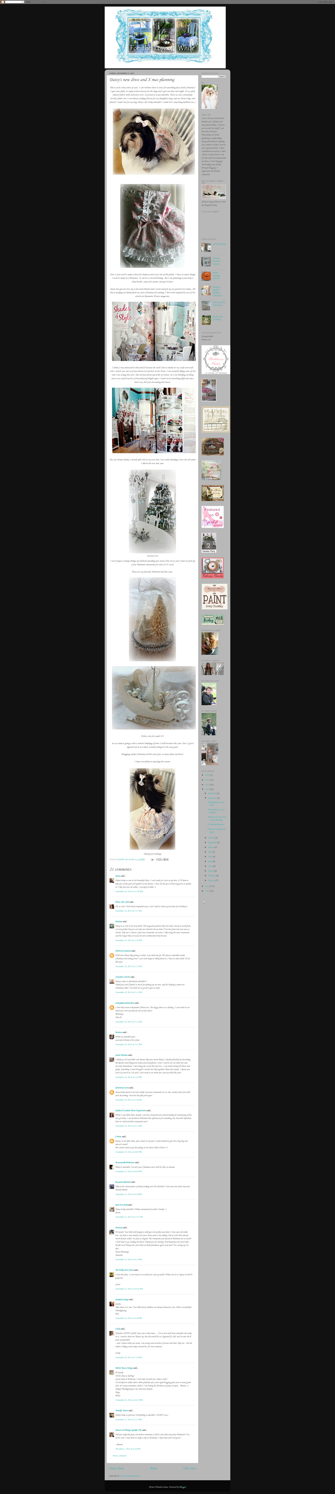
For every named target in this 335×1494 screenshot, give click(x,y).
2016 (207, 775)
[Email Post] (152, 859)
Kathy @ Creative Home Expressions (130, 1110)
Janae (117, 876)
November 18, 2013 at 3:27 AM (128, 966)
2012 (207, 886)
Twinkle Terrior (121, 1410)
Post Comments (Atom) (130, 1476)
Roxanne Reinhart (122, 1182)
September (212, 842)
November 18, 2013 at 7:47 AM (128, 1044)
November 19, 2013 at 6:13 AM (128, 1126)
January (211, 880)
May (210, 861)
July (210, 852)
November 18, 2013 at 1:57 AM (128, 911)
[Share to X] (162, 859)
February (212, 876)
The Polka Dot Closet (124, 1270)
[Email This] (157, 859)
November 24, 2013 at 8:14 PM (128, 1259)
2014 (207, 784)
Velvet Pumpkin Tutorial (216, 276)
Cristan (118, 1136)
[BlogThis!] (160, 859)
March (211, 871)
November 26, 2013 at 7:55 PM (128, 1357)
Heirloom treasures (123, 951)
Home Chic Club (122, 902)
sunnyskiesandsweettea (124, 1003)
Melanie (118, 921)
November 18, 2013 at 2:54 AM (128, 940)
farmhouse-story (122, 1088)
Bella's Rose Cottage (124, 1368)
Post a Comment (119, 1456)
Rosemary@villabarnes (124, 1162)
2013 (207, 789)
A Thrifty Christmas (215, 824)
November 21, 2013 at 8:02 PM (128, 1171)
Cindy (117, 1329)
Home (153, 1468)
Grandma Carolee (122, 977)
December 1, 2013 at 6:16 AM (127, 1449)
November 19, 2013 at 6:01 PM (128, 1152)
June (210, 857)
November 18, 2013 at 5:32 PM (128, 1077)
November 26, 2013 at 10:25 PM (129, 1400)
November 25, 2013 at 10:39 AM (129, 1289)
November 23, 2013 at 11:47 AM (129, 1217)
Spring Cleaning (219, 244)
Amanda (118, 1227)
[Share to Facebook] (165, 859)
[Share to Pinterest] (167, 859)
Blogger (182, 1487)
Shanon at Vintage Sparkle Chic (128, 1430)
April (210, 866)
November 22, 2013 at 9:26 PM (128, 1194)
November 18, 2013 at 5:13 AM (128, 992)
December (212, 793)
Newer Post (116, 1468)
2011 (207, 891)
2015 (207, 780)
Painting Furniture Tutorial (216, 261)
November (212, 798)
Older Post (189, 1468)
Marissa (118, 1032)
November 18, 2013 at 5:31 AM (128, 1022)
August (211, 847)
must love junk (121, 1205)
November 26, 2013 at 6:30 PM (128, 1318)
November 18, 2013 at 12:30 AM (129, 891)
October (211, 838)
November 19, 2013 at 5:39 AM (128, 1100)
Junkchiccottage (121, 1299)
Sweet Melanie (121, 1055)
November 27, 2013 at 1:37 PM (128, 1419)
